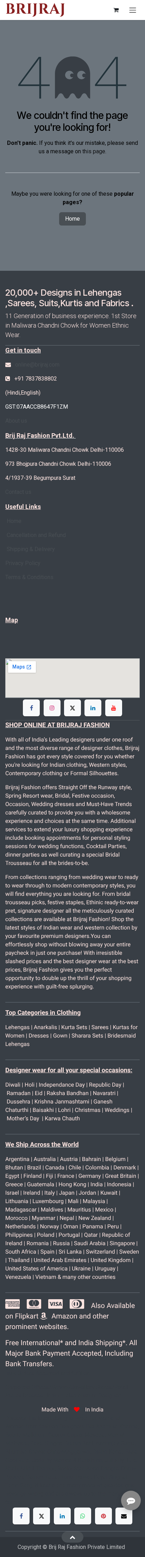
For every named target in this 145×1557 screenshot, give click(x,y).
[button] (72, 1537)
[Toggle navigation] (133, 10)
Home (72, 218)
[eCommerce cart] (116, 10)
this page (93, 151)
